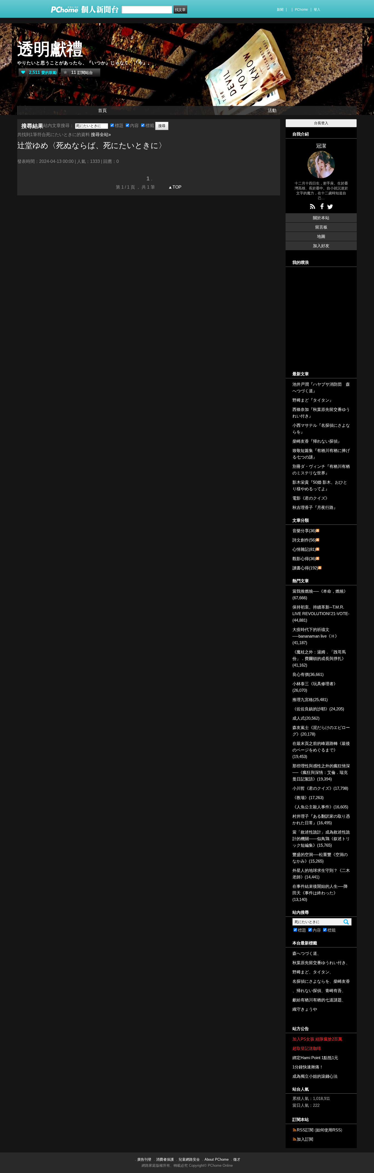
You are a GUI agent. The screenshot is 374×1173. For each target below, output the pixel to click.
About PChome (217, 1159)
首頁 (102, 110)
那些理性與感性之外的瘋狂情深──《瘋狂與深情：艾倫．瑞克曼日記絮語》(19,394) (321, 772)
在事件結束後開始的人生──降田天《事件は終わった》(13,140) (320, 893)
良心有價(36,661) (308, 674)
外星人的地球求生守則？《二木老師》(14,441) (321, 873)
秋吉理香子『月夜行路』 (315, 507)
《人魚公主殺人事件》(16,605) (320, 807)
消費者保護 (165, 1159)
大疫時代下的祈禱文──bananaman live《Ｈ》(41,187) (315, 636)
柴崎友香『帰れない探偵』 (317, 441)
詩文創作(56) (304, 540)
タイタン (321, 972)
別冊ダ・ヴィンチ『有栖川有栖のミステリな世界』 (321, 469)
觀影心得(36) (304, 558)
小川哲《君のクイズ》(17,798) (320, 788)
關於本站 (321, 217)
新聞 (280, 9)
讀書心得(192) (305, 568)
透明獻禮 (50, 49)
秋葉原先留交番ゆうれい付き (319, 962)
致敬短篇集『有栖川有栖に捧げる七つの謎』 (321, 453)
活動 (272, 110)
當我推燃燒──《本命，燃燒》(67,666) (320, 594)
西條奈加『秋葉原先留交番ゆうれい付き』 (321, 412)
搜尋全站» (101, 134)
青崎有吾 (333, 990)
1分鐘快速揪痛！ (307, 1067)
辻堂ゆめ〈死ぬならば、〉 (91, 145)
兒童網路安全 (189, 1159)
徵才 (236, 1159)
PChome (301, 9)
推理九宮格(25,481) (310, 699)
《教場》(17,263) (308, 797)
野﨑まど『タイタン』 (312, 400)
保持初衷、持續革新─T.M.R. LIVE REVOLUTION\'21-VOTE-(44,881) (320, 613)
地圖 (321, 236)
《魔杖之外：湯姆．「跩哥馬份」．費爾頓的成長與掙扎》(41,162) (319, 658)
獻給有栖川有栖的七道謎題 (317, 1000)
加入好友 (321, 245)
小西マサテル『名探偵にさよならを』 (321, 428)
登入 (317, 9)
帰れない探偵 (309, 990)
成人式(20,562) (306, 718)
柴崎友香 (341, 981)
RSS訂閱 (305, 1130)
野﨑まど (300, 972)
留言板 (321, 227)
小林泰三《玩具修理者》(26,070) (315, 687)
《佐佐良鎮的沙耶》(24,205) (318, 709)
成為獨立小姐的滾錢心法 (315, 1076)
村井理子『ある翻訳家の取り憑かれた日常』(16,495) (321, 819)
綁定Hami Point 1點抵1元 (315, 1057)
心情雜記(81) (304, 549)
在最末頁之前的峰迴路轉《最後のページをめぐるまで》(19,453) (321, 750)
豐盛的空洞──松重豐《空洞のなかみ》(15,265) (320, 857)
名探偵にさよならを (310, 981)
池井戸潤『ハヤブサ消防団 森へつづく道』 (321, 387)
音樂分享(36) (304, 530)
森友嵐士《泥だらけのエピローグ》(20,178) (321, 730)
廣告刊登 (144, 1159)
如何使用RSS (328, 1130)
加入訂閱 (305, 1139)
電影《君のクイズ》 (310, 498)
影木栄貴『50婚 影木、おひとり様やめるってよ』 (319, 485)
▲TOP (174, 187)
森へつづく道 (304, 953)
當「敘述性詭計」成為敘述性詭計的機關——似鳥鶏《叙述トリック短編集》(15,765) (321, 839)
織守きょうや (304, 1009)
